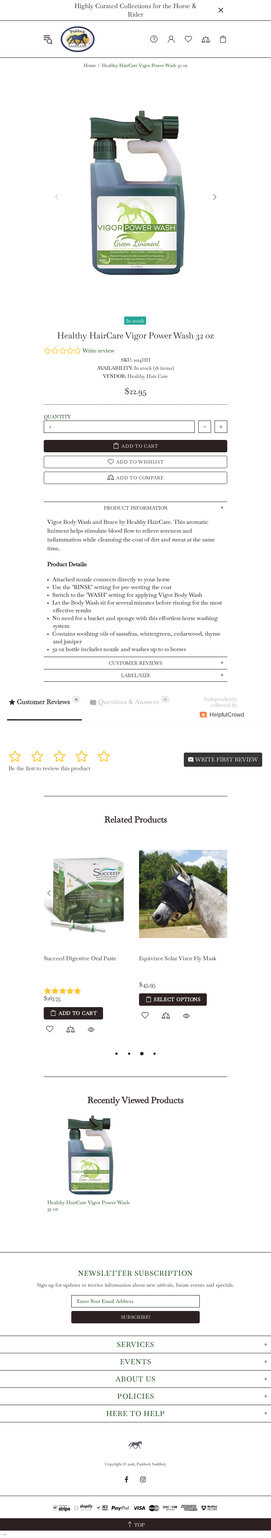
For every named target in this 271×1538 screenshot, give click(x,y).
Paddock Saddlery (77, 39)
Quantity (57, 416)
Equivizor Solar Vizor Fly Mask (177, 958)
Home (90, 65)
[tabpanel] (88, 943)
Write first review (226, 759)
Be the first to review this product (49, 768)
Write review (99, 350)
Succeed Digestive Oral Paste (80, 958)
